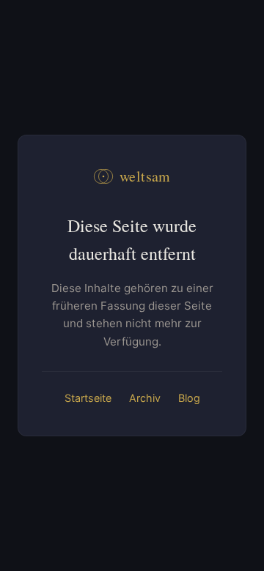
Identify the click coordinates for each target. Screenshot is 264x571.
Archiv (145, 398)
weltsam (145, 176)
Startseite (88, 398)
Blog (189, 398)
